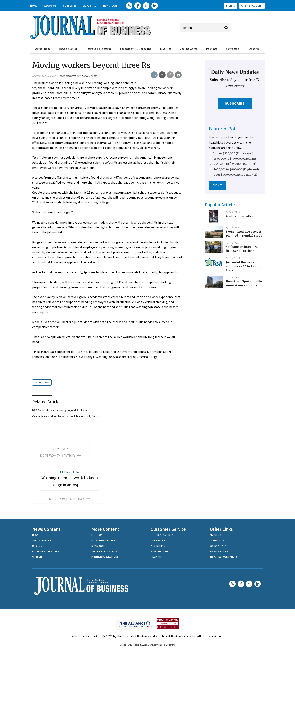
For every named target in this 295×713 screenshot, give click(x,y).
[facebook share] (170, 75)
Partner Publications (104, 556)
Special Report (41, 540)
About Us (50, 5)
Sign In (230, 5)
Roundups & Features (98, 48)
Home (33, 5)
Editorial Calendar (163, 535)
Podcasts (211, 48)
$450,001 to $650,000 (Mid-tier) (235, 164)
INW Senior (254, 48)
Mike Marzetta (68, 76)
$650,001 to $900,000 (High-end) (236, 169)
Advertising (158, 546)
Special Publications (104, 551)
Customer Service (168, 529)
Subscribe (69, 5)
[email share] (178, 75)
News (35, 535)
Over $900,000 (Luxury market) (235, 174)
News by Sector (68, 48)
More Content (105, 529)
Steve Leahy (89, 76)
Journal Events (188, 48)
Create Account (252, 5)
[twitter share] (162, 75)
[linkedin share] (154, 75)
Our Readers (158, 540)
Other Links (221, 529)
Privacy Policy (219, 551)
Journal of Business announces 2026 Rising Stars (243, 266)
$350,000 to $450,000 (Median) (234, 158)
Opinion (37, 556)
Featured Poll (223, 129)
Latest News (42, 382)
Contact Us (217, 540)
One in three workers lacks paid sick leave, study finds (65, 416)
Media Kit (156, 556)
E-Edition (165, 48)
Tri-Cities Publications (223, 556)
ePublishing (169, 644)
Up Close (37, 546)
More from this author (57, 455)
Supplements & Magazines (135, 48)
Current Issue (42, 48)
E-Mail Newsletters (103, 540)
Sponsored (232, 48)
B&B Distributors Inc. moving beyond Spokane (59, 410)
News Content (46, 529)
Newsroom (110, 5)
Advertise (89, 5)
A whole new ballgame (242, 216)
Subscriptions (159, 551)
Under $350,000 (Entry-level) (233, 153)
